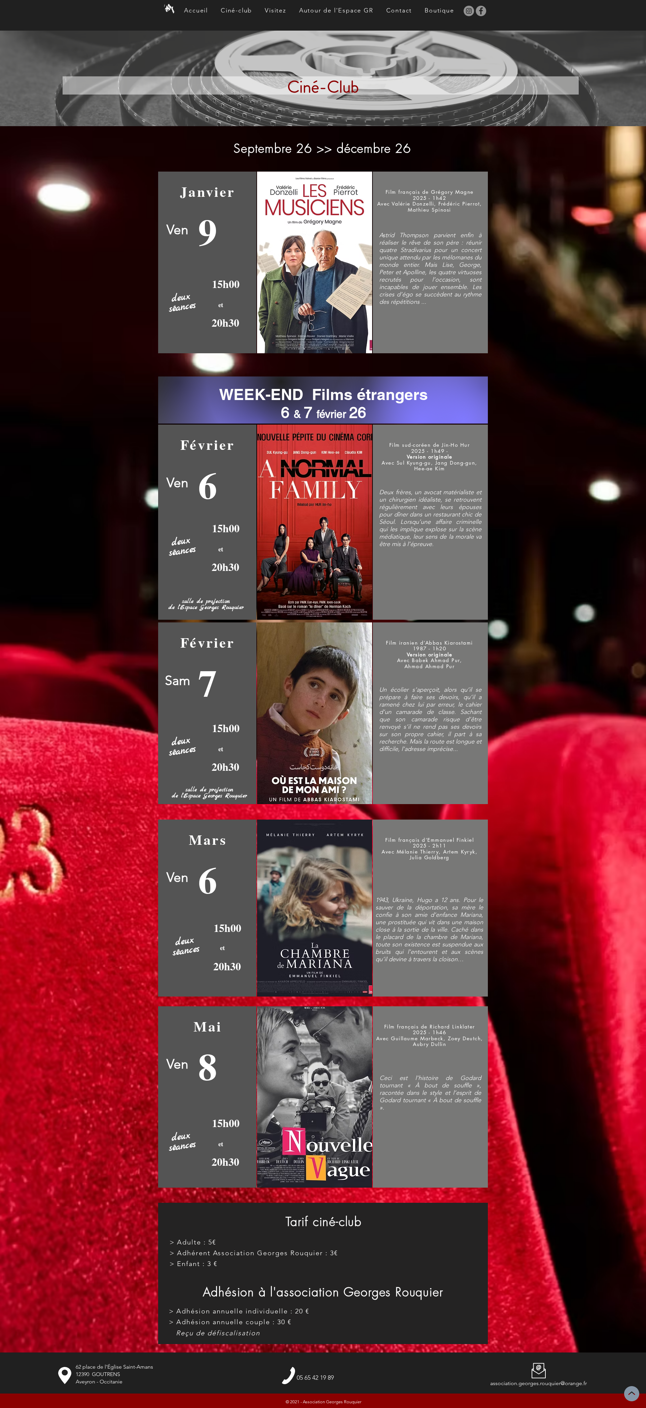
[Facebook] (481, 11)
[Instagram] (469, 11)
